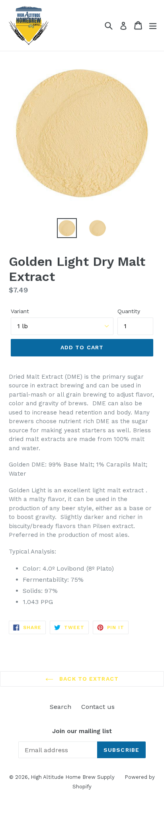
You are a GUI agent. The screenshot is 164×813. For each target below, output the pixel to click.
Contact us (98, 706)
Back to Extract (88, 679)
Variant (20, 311)
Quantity (128, 311)
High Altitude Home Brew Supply (73, 777)
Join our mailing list (82, 731)
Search (60, 706)
